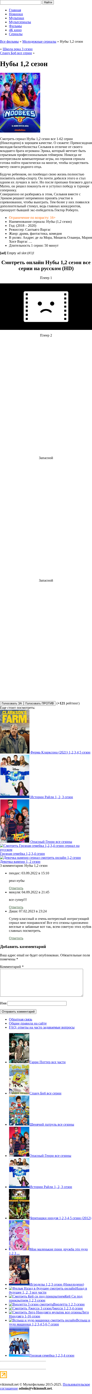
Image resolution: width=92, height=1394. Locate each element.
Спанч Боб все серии (16, 53)
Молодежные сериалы (39, 41)
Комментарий (12, 967)
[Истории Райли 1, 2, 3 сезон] (15, 797)
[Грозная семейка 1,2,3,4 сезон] (46, 850)
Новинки (16, 14)
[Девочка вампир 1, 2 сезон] (40, 857)
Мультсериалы (20, 22)
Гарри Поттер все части (47, 1062)
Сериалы (16, 34)
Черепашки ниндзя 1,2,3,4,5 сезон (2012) (60, 1218)
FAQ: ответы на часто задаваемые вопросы (42, 1027)
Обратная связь (20, 1019)
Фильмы (15, 26)
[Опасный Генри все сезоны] (15, 842)
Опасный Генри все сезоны (51, 842)
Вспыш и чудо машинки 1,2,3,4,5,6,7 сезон (49, 1322)
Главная (15, 10)
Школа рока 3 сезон (18, 49)
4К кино (15, 30)
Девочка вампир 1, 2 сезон (20, 861)
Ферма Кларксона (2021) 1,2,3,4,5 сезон (60, 752)
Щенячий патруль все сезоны (51, 1124)
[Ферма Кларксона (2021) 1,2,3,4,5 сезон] (15, 752)
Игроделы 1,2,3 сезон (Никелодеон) (56, 1284)
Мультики (16, 18)
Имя (3, 1003)
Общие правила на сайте (28, 1023)
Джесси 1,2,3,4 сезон (67, 1308)
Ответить (16, 888)
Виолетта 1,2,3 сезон (69, 1304)
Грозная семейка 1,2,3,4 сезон (22, 854)
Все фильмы (9, 41)
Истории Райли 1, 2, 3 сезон (51, 797)
